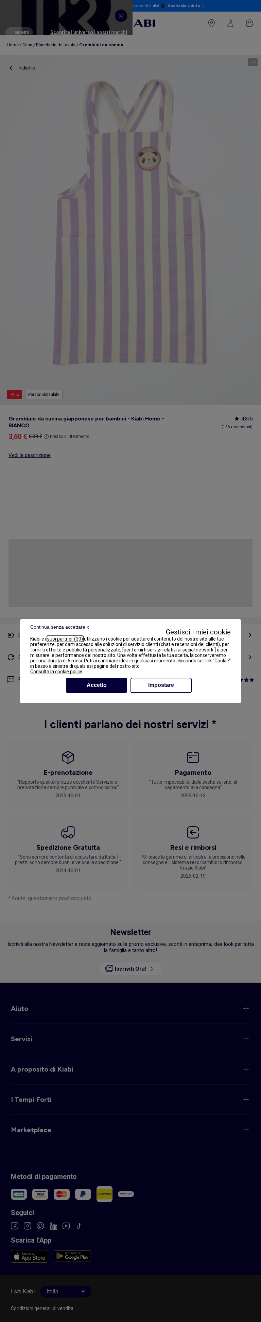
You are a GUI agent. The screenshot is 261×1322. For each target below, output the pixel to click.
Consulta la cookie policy (56, 671)
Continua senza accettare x (59, 627)
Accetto (97, 685)
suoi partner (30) (65, 639)
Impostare (161, 685)
